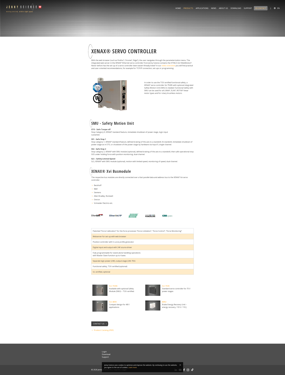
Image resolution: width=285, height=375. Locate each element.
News (213, 8)
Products (188, 8)
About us (223, 8)
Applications (202, 8)
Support (248, 8)
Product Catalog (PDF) (104, 330)
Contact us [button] (98, 324)
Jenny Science (23, 8)
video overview (168, 65)
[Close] (180, 365)
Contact (262, 8)
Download (236, 8)
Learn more (132, 367)
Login (104, 351)
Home (178, 8)
